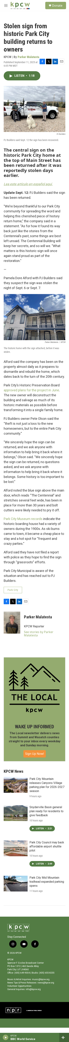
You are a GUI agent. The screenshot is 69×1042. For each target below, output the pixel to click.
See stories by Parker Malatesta (38, 633)
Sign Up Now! (34, 754)
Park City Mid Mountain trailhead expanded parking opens (46, 881)
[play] (5, 1037)
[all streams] (64, 1037)
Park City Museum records (23, 519)
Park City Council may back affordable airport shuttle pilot (46, 846)
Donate (57, 5)
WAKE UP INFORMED (34, 726)
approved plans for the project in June (31, 390)
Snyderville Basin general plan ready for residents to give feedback (46, 811)
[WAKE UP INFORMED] (34, 688)
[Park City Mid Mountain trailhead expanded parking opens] (16, 883)
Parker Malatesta (28, 57)
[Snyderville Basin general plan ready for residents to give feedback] (16, 813)
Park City (13, 589)
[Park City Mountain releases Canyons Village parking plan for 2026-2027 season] (16, 785)
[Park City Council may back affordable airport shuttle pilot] (16, 848)
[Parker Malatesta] (12, 623)
